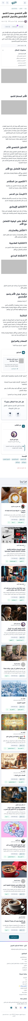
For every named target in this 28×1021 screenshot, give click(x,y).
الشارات (25, 990)
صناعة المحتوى (14, 8)
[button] (14, 50)
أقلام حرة (12, 709)
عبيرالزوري (17, 840)
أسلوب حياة (20, 748)
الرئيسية (25, 977)
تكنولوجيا (25, 970)
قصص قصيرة (20, 709)
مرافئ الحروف (17, 664)
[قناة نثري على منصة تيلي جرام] (11, 1007)
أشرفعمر (23, 699)
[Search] (7, 2)
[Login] (24, 2)
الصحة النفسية (19, 640)
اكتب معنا (25, 984)
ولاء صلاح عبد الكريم (15, 506)
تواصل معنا (24, 992)
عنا (26, 980)
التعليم (21, 8)
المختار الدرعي (22, 917)
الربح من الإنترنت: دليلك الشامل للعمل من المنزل (17, 963)
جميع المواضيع (23, 957)
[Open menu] (3, 2)
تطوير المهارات (12, 561)
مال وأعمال (24, 968)
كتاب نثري (25, 982)
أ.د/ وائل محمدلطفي (20, 805)
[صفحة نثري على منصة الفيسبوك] (25, 1007)
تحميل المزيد (14, 937)
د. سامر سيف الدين (21, 545)
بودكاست (13, 600)
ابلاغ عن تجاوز (20, 468)
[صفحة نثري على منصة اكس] (16, 1007)
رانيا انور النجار (14, 440)
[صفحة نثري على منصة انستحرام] (20, 1007)
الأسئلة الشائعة (24, 988)
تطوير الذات (20, 522)
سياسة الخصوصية (23, 994)
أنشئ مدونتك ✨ (23, 986)
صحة (25, 8)
